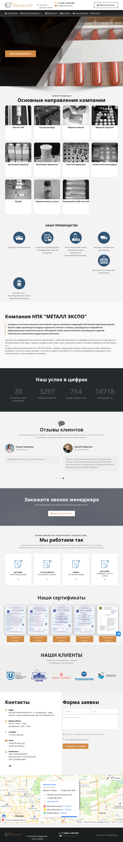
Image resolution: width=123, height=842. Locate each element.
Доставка (66, 13)
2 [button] (52, 83)
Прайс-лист (52, 13)
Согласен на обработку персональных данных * (84, 734)
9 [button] (74, 83)
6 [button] (64, 83)
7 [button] (67, 83)
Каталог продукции (30, 13)
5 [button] (61, 83)
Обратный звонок (107, 5)
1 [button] (49, 83)
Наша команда (81, 13)
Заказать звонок (62, 513)
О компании (12, 13)
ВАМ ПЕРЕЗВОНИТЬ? (20, 53)
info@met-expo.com (65, 5)
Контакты (96, 13)
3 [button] (55, 83)
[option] (61, 51)
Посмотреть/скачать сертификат (15, 639)
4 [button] (58, 83)
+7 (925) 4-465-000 (66, 3)
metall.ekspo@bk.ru (17, 746)
